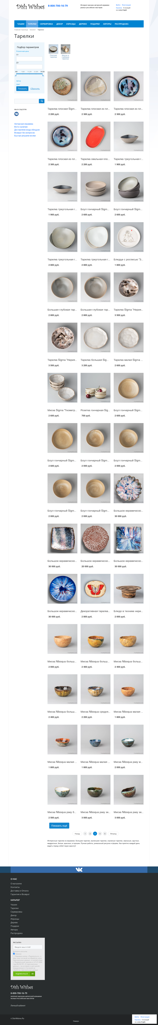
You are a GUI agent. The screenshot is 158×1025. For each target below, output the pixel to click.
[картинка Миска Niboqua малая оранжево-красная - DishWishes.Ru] (62, 739)
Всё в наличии (21, 126)
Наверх (76, 1021)
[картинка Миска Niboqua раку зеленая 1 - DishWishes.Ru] (129, 789)
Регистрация (126, 5)
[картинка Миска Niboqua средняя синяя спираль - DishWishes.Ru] (95, 689)
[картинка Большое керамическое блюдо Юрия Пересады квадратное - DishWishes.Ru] (129, 538)
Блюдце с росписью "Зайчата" (132, 259)
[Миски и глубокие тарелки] (65, 49)
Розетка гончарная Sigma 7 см (99, 410)
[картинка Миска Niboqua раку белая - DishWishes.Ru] (62, 789)
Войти (118, 5)
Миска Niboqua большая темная (67, 711)
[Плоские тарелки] (53, 49)
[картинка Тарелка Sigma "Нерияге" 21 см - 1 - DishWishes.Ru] (62, 337)
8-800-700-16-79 (58, 5)
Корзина (119, 8)
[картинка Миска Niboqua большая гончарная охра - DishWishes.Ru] (62, 639)
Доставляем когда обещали (27, 129)
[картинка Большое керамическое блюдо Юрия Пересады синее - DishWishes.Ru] (62, 589)
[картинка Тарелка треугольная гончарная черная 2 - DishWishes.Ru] (129, 136)
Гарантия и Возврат (20, 894)
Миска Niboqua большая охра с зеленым (105, 661)
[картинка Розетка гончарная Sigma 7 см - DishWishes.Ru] (95, 388)
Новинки (18, 954)
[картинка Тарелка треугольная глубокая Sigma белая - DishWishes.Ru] (95, 237)
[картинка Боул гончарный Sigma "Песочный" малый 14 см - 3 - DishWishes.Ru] (129, 438)
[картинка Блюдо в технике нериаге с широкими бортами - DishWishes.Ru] (129, 589)
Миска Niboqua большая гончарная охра (72, 661)
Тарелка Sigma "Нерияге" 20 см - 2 (135, 309)
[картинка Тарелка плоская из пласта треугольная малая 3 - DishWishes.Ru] (95, 86)
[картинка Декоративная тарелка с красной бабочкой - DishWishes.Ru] (95, 589)
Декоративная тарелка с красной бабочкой (107, 611)
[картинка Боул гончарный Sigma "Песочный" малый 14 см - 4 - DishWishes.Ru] (95, 438)
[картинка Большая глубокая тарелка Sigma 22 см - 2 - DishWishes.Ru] (62, 287)
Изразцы (15, 919)
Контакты (15, 887)
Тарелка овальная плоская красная (102, 159)
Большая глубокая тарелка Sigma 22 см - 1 (107, 309)
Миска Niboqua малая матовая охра (136, 711)
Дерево (14, 922)
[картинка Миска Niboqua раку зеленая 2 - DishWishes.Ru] (95, 789)
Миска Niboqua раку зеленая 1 (132, 812)
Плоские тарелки (53, 56)
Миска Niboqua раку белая (64, 812)
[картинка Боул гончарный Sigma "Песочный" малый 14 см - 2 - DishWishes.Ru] (62, 488)
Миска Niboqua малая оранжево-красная (72, 762)
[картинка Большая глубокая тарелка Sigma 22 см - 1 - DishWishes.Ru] (95, 287)
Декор (14, 915)
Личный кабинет (18, 1005)
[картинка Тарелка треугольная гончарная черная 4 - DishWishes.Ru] (62, 186)
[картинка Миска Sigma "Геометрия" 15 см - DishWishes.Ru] (62, 388)
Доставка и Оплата (20, 890)
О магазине (16, 883)
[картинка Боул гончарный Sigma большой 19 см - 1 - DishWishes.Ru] (95, 186)
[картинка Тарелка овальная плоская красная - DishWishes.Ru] (95, 136)
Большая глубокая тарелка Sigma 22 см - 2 (74, 309)
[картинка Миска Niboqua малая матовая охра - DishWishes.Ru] (129, 689)
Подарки (15, 926)
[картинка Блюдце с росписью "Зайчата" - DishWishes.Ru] (129, 237)
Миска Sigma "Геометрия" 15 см (67, 410)
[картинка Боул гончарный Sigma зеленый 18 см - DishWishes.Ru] (129, 186)
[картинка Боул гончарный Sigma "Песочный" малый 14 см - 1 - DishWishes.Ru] (95, 488)
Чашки (14, 904)
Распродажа (16, 933)
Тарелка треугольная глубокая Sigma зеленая (76, 259)
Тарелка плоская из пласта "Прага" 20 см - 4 (74, 159)
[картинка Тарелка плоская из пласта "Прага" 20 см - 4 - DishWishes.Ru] (62, 136)
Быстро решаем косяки (25, 135)
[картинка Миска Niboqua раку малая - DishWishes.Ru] (129, 739)
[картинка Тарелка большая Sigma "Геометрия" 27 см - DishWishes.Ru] (95, 337)
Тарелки (15, 908)
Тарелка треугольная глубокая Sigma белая (107, 259)
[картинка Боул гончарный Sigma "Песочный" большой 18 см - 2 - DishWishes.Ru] (129, 388)
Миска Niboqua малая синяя (98, 762)
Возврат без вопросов (24, 132)
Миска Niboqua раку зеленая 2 (99, 812)
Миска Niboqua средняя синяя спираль (104, 711)
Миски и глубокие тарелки (65, 57)
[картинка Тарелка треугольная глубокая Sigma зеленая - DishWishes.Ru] (62, 237)
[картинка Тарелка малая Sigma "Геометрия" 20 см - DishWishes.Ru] (129, 337)
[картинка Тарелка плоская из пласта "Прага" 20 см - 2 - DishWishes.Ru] (129, 86)
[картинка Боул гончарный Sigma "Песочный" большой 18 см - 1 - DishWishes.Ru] (62, 438)
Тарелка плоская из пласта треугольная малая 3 (110, 108)
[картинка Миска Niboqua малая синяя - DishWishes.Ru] (95, 739)
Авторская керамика (23, 123)
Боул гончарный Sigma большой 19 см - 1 (106, 209)
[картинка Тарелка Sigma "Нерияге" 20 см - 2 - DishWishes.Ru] (129, 287)
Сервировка (16, 911)
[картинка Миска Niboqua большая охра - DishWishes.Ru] (129, 639)
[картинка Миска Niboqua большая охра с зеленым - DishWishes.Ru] (95, 639)
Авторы (14, 929)
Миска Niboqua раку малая (130, 762)
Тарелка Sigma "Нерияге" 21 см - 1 (69, 360)
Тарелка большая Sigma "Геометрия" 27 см (107, 360)
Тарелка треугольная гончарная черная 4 (73, 209)
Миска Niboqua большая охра (132, 661)
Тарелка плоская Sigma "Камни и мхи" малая (75, 108)
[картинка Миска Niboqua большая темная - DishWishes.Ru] (62, 689)
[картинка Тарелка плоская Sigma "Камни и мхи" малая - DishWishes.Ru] (62, 86)
